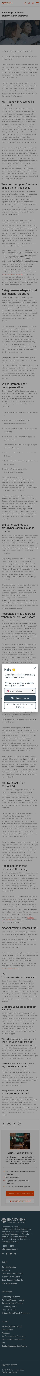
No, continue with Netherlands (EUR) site (20, 705)
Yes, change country (20, 698)
